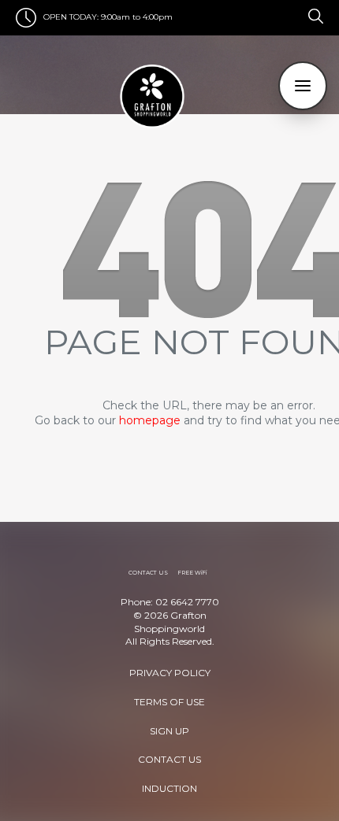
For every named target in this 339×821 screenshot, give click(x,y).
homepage (150, 420)
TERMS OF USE (169, 702)
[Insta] (298, 15)
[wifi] (302, 15)
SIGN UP (169, 731)
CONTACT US (169, 759)
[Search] (313, 15)
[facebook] (295, 15)
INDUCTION (169, 788)
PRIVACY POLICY (169, 673)
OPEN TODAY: (71, 17)
